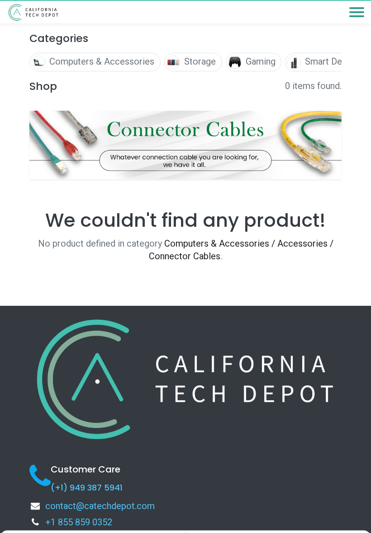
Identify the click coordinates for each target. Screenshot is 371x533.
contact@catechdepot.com (100, 505)
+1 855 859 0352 (78, 522)
